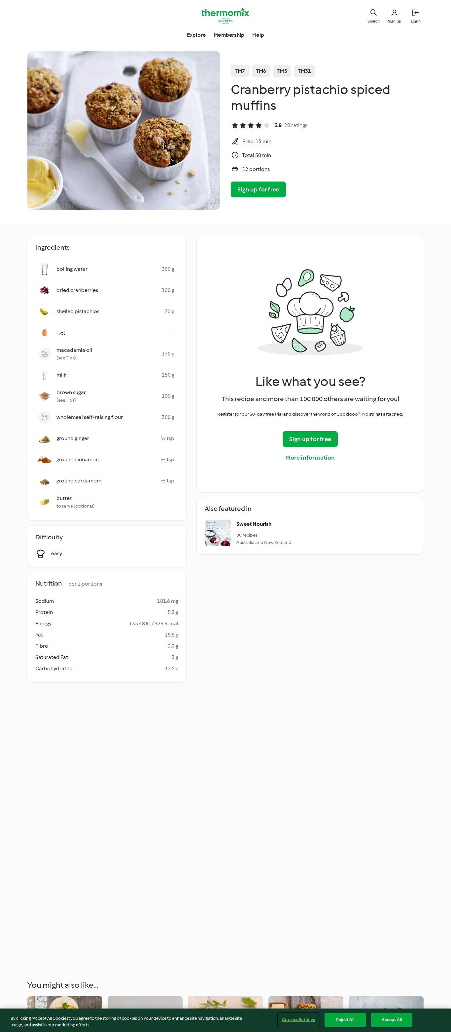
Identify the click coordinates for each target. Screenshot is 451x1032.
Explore (196, 35)
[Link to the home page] (225, 16)
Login (416, 21)
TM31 (304, 71)
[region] (225, 1020)
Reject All (345, 1019)
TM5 (282, 71)
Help (258, 35)
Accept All (392, 1019)
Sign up (394, 21)
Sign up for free (258, 189)
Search (373, 21)
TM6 (261, 71)
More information (310, 457)
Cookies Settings (298, 1019)
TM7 (240, 71)
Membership (229, 35)
